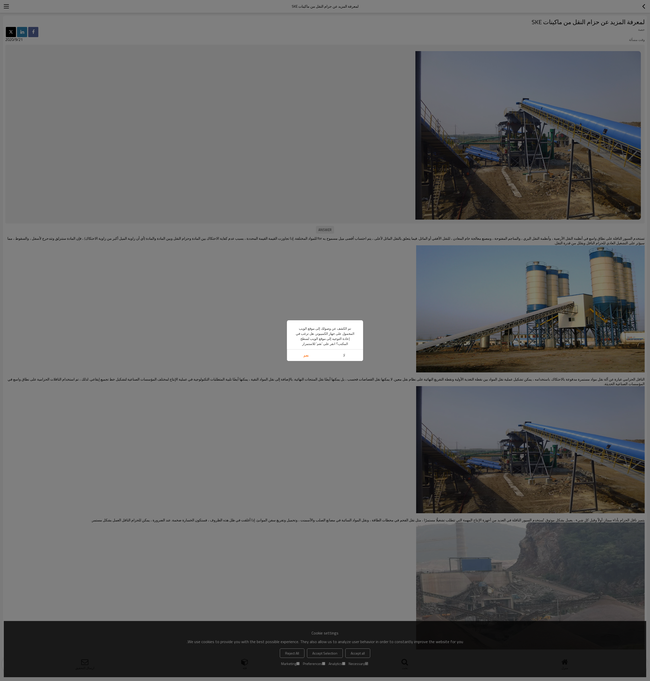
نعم (306, 355)
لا (344, 355)
